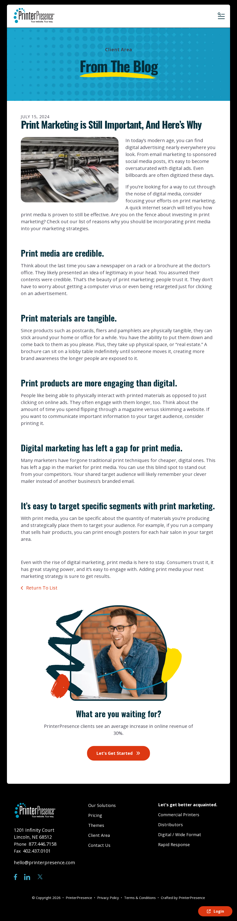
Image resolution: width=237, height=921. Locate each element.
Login (218, 911)
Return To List (41, 588)
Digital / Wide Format (179, 834)
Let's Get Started (115, 753)
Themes (96, 825)
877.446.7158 (42, 844)
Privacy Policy (108, 897)
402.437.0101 (37, 851)
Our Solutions (102, 805)
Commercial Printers (178, 814)
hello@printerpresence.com (44, 862)
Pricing (95, 815)
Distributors (170, 824)
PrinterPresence (192, 897)
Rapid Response (174, 844)
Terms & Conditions (140, 897)
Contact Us (99, 845)
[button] (221, 16)
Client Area (99, 835)
